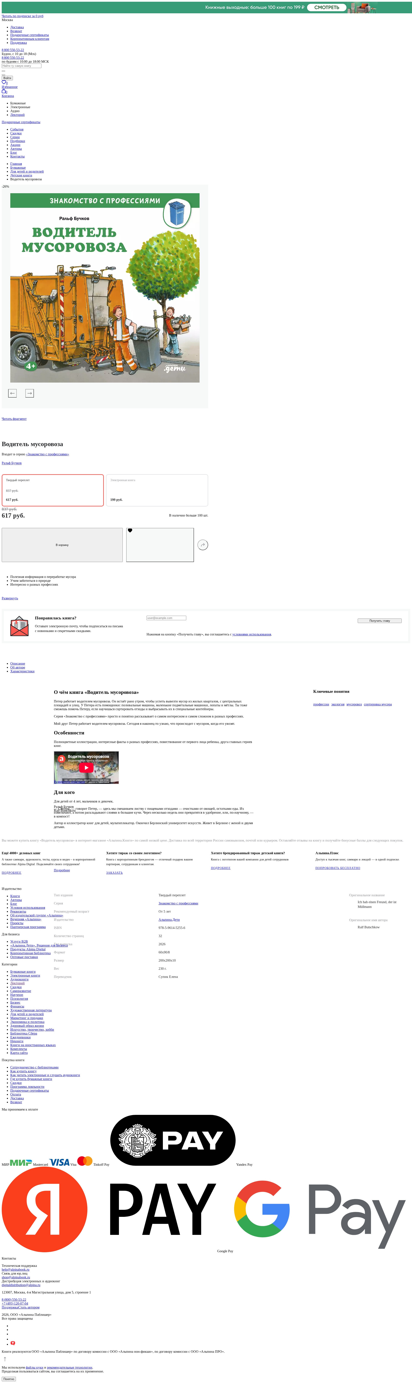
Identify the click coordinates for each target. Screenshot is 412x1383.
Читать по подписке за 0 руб (22, 16)
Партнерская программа (28, 927)
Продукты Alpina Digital (27, 949)
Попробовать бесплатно (337, 868)
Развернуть (10, 598)
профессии (321, 704)
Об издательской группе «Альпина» (36, 915)
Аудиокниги (19, 979)
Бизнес (15, 1002)
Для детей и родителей (27, 1014)
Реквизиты (18, 911)
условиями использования (251, 634)
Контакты (17, 156)
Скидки (16, 133)
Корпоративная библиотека (30, 953)
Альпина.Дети (169, 919)
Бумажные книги (23, 971)
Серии (15, 137)
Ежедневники (20, 1037)
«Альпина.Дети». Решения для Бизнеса (39, 945)
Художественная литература (31, 1010)
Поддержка (18, 42)
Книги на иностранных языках (33, 1045)
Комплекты (18, 1049)
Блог (13, 152)
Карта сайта (19, 1053)
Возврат (16, 31)
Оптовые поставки (24, 957)
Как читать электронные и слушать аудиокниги (45, 1075)
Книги (15, 896)
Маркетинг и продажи (26, 1018)
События (16, 129)
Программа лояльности (27, 1086)
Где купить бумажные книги (31, 1079)
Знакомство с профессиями (178, 903)
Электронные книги (25, 975)
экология (337, 704)
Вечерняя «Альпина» (25, 919)
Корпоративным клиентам (29, 39)
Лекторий (17, 115)
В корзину (62, 545)
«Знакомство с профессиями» (47, 454)
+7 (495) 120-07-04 (15, 1303)
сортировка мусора (378, 704)
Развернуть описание (69, 782)
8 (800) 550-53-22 (14, 1299)
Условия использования (27, 907)
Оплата (15, 1094)
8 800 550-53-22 (13, 50)
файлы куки (34, 1367)
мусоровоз (354, 704)
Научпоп (16, 995)
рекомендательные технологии (69, 1367)
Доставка (17, 27)
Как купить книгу (23, 1071)
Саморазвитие (20, 991)
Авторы (16, 148)
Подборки (17, 141)
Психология (19, 998)
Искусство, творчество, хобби (32, 1029)
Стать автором (28, 1307)
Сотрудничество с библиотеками (34, 1067)
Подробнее (11, 872)
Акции (15, 145)
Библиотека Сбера (23, 1033)
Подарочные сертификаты (29, 35)
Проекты (16, 923)
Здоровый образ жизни (27, 1025)
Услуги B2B (19, 941)
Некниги (16, 1041)
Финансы (17, 1006)
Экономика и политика (27, 1022)
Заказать (114, 872)
